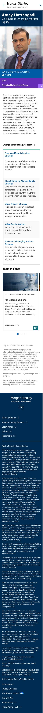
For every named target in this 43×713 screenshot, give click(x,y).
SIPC (29, 616)
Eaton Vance (7, 427)
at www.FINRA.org (30, 467)
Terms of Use (7, 698)
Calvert (5, 431)
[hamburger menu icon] (4, 5)
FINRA (22, 616)
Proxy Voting (7, 702)
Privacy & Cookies (9, 689)
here (8, 504)
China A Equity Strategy (16, 204)
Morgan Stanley (9, 418)
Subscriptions (7, 684)
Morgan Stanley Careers (13, 422)
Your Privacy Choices (11, 693)
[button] (18, 334)
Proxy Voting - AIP (10, 707)
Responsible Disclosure (13, 659)
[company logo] (17, 4)
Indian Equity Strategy (15, 224)
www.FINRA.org (10, 474)
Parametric (7, 436)
